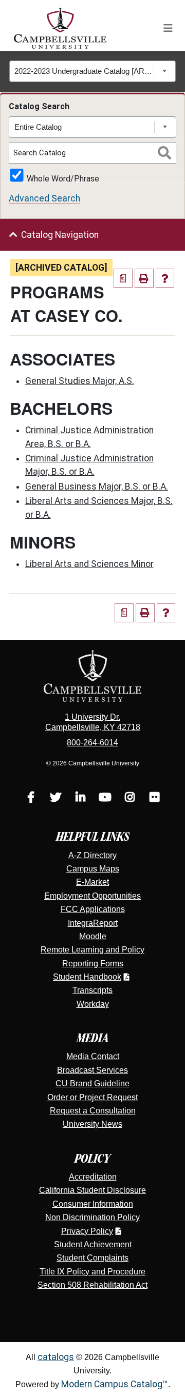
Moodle (92, 936)
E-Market (92, 882)
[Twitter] (55, 798)
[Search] (164, 153)
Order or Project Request (92, 1097)
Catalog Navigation (60, 235)
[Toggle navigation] (168, 28)
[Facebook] (31, 798)
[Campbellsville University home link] (60, 28)
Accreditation (93, 1176)
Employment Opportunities (92, 895)
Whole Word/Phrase (63, 178)
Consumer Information (92, 1204)
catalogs (56, 1357)
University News (92, 1124)
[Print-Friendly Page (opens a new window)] (144, 278)
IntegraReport (93, 923)
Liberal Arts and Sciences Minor (89, 564)
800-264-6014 (92, 742)
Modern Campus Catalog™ (114, 1384)
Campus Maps (92, 868)
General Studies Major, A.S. (79, 381)
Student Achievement (93, 1244)
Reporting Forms (92, 963)
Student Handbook (87, 976)
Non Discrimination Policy (92, 1217)
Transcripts (92, 990)
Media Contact (92, 1056)
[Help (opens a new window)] (165, 278)
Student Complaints (92, 1257)
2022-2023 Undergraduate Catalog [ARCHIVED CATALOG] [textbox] (84, 71)
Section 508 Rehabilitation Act (92, 1285)
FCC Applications (93, 909)
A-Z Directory (92, 855)
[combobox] (92, 71)
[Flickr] (154, 798)
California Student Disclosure (92, 1190)
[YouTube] (105, 798)
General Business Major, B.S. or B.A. (96, 486)
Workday (93, 1004)
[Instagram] (129, 798)
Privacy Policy (87, 1231)
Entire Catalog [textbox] (38, 127)
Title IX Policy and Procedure (92, 1271)
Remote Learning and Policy (92, 949)
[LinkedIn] (80, 798)
